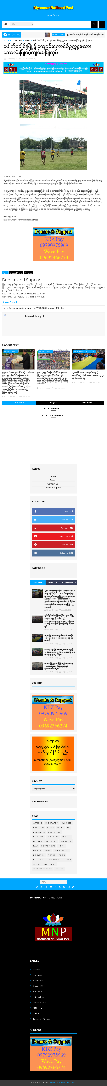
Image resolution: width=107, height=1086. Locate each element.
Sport (36, 864)
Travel (60, 869)
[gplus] (42, 887)
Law (35, 846)
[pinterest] (46, 887)
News (27, 40)
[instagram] (68, 887)
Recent (38, 582)
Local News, (24, 59)
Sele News (53, 860)
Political (38, 860)
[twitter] (37, 887)
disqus (53, 403)
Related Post (10, 345)
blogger (19, 403)
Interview (65, 841)
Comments (69, 582)
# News (28, 273)
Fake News (53, 837)
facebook (87, 403)
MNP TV (37, 850)
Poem (62, 855)
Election (38, 837)
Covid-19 (38, 986)
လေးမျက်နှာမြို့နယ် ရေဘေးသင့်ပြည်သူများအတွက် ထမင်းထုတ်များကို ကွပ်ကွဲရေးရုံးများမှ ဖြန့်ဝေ (59, 652)
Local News (45, 34)
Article (37, 823)
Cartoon (38, 827)
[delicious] (73, 887)
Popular (53, 582)
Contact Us (52, 484)
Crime (50, 827)
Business (66, 823)
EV (68, 827)
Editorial (38, 991)
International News (86, 352)
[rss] (59, 887)
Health (66, 837)
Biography (51, 823)
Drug (60, 827)
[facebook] (33, 887)
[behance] (64, 887)
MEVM (62, 846)
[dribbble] (55, 887)
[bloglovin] (51, 887)
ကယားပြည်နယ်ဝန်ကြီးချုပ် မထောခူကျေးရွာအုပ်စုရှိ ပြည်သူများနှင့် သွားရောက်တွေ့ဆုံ (58, 666)
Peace (51, 855)
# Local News (16, 273)
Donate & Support (53, 487)
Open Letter (61, 850)
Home (6, 40)
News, (33, 59)
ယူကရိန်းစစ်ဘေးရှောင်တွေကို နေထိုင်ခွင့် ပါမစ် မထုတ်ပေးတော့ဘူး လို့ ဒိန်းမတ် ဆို (88, 375)
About (53, 480)
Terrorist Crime (42, 869)
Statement (50, 864)
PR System (39, 855)
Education (54, 832)
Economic (39, 832)
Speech (67, 860)
